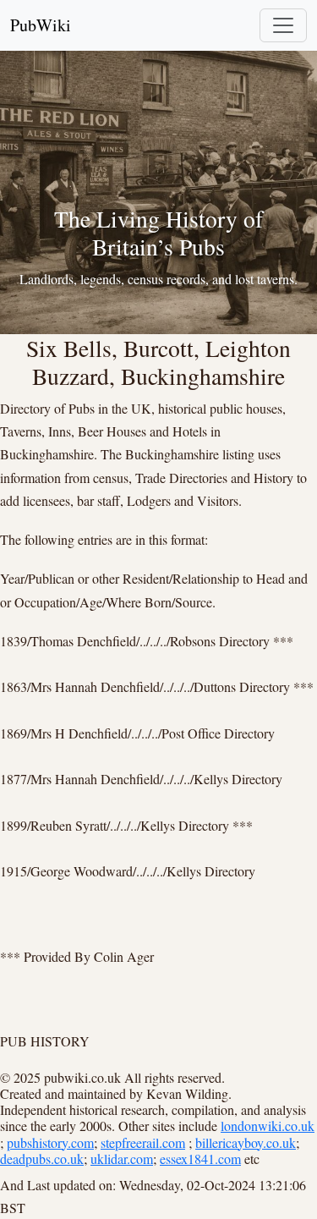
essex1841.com (200, 1158)
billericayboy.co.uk (245, 1142)
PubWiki (40, 25)
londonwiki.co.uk (267, 1125)
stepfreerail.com (143, 1142)
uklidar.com (121, 1158)
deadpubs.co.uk (42, 1158)
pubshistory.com (50, 1142)
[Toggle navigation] (283, 25)
